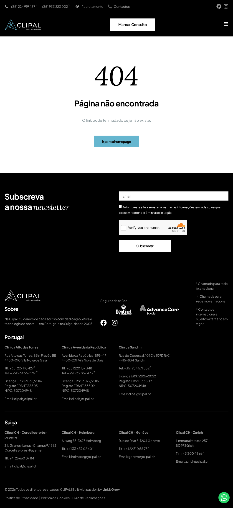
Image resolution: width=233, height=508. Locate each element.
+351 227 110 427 (22, 368)
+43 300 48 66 (192, 453)
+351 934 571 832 (136, 368)
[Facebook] (218, 6)
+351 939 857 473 (80, 373)
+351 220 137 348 (79, 368)
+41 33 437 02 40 (79, 448)
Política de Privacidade (21, 498)
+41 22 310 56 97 (135, 448)
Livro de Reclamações (88, 498)
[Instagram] (225, 6)
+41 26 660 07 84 (22, 458)
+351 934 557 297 (23, 373)
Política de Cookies (55, 498)
